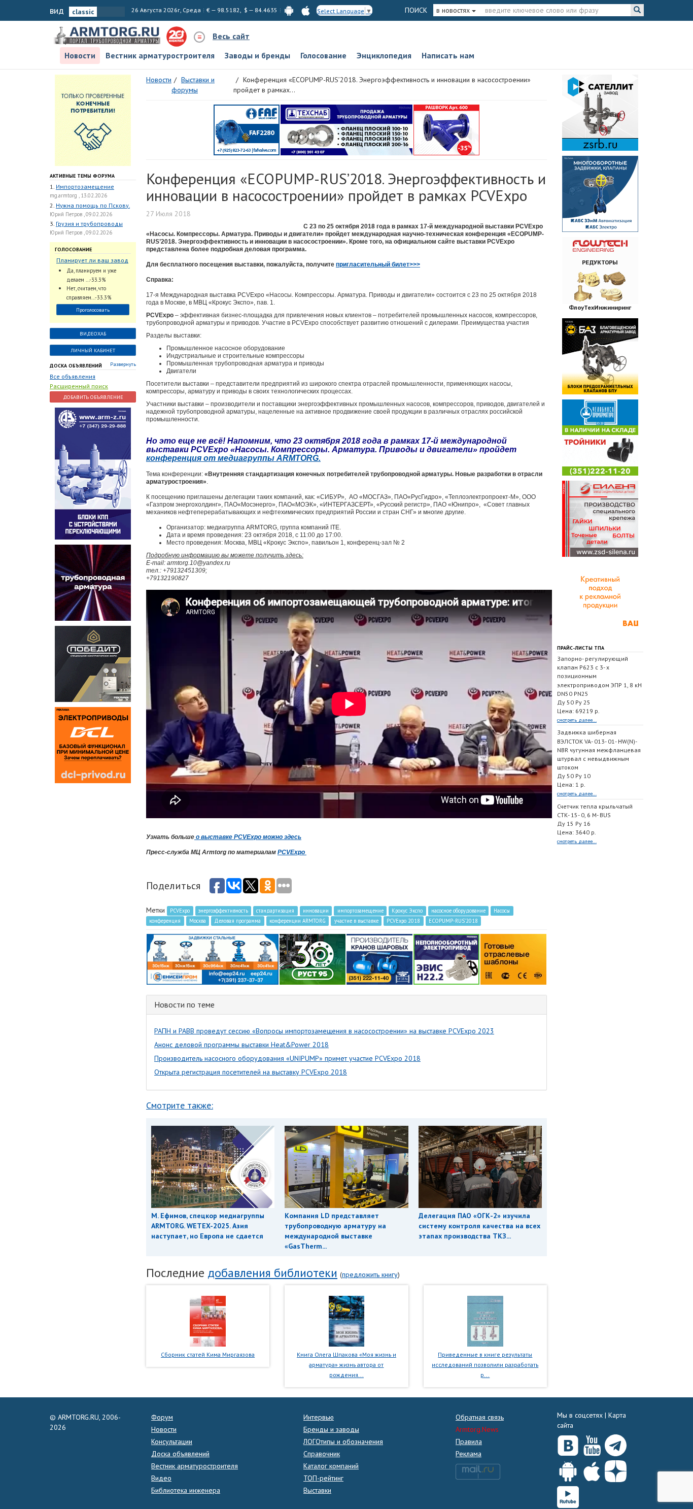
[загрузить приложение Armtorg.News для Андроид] (289, 10)
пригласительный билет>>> (378, 264)
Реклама (468, 1453)
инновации (316, 910)
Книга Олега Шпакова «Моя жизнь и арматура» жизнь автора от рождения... (346, 1365)
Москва (197, 920)
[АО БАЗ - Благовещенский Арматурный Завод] (600, 355)
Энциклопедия (384, 55)
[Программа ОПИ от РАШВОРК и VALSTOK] (446, 128)
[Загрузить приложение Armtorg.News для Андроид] (568, 1469)
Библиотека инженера (185, 1490)
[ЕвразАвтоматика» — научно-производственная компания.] (446, 958)
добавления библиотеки (272, 1273)
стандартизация (275, 910)
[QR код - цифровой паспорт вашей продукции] (513, 958)
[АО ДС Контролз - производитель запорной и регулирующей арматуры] (93, 582)
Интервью (318, 1417)
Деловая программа (237, 920)
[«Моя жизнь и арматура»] (346, 1320)
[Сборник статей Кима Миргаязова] (208, 1320)
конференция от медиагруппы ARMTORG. (233, 458)
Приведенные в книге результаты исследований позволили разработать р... (485, 1365)
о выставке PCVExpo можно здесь (247, 837)
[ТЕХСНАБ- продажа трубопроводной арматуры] (346, 128)
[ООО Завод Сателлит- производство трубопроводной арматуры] (600, 111)
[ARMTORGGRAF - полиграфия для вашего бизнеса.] (600, 598)
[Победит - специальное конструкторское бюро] (93, 663)
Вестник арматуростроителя (160, 55)
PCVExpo (292, 852)
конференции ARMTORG (297, 920)
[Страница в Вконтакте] (568, 1443)
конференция (165, 920)
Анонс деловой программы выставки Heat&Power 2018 (241, 1044)
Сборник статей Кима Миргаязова (208, 1354)
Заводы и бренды (257, 55)
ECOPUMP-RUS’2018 (453, 920)
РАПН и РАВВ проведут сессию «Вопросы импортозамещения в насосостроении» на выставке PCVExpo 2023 (324, 1030)
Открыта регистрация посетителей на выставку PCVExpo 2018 (250, 1072)
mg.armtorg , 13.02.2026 (78, 195)
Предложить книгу (370, 1274)
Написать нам (448, 55)
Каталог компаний (331, 1465)
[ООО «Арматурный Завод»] (93, 473)
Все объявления (72, 376)
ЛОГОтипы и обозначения (343, 1441)
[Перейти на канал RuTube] (568, 1495)
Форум (162, 1417)
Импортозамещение (85, 186)
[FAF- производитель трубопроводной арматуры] (247, 128)
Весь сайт (231, 36)
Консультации (171, 1441)
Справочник (321, 1453)
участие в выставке (356, 920)
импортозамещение (360, 910)
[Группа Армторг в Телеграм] (616, 1443)
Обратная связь (480, 1417)
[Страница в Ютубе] (592, 1443)
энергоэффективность (223, 910)
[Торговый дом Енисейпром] (213, 958)
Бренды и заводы (331, 1429)
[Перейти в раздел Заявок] (93, 119)
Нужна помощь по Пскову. (93, 205)
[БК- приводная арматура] (93, 744)
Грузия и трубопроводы (89, 223)
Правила (469, 1441)
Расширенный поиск (79, 386)
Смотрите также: (179, 1105)
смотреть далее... (577, 720)
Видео (161, 1478)
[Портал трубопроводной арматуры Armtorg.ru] (108, 36)
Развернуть (123, 364)
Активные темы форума (82, 176)
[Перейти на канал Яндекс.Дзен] (616, 1469)
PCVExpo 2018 (403, 920)
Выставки (317, 1490)
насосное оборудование (458, 910)
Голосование (323, 55)
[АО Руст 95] (312, 958)
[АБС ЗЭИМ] (600, 192)
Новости (79, 55)
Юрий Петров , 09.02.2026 (81, 214)
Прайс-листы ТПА (580, 648)
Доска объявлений (76, 365)
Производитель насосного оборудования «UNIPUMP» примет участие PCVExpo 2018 (287, 1058)
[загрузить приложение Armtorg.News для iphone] (305, 10)
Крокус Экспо (407, 910)
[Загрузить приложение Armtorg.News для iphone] (592, 1469)
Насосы (502, 910)
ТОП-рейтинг (323, 1478)
